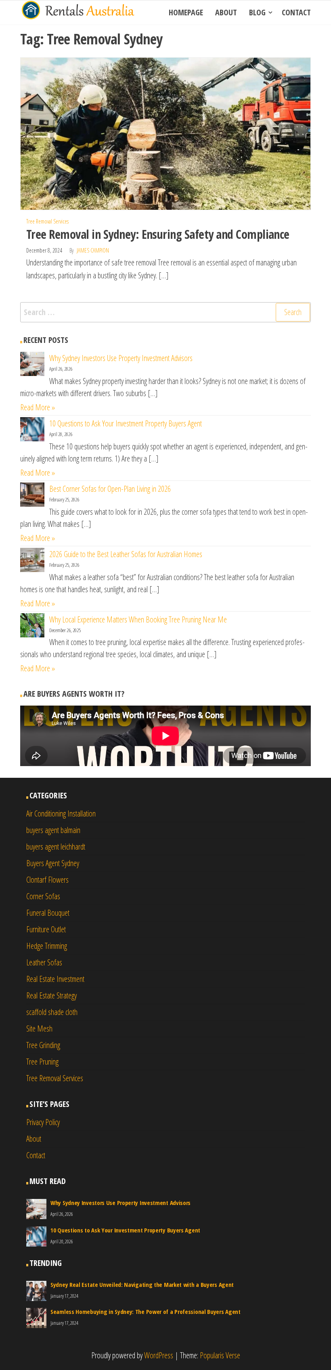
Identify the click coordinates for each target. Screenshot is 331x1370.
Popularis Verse (220, 1355)
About (226, 12)
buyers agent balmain (53, 830)
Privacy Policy (43, 1122)
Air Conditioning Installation (61, 813)
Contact (296, 12)
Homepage (186, 12)
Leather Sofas (44, 962)
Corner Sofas (43, 896)
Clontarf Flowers (47, 879)
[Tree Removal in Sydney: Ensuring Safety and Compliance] (165, 132)
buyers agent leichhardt (55, 846)
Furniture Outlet (46, 929)
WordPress (158, 1355)
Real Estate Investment (55, 978)
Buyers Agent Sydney (52, 863)
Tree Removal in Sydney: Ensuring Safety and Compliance (157, 234)
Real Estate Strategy (51, 995)
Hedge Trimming (46, 945)
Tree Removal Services (47, 221)
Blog (257, 12)
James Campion (93, 250)
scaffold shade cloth (52, 1012)
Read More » (37, 407)
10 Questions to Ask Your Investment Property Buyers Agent (125, 423)
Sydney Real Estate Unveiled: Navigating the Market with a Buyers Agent (142, 1284)
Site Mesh (39, 1028)
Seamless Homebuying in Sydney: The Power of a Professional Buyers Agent (145, 1311)
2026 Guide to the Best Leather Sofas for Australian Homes (125, 554)
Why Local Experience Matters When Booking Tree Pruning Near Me (138, 619)
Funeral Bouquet (47, 912)
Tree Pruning (42, 1061)
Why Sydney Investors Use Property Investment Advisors (121, 358)
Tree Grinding (43, 1045)
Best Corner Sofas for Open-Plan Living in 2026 (110, 488)
